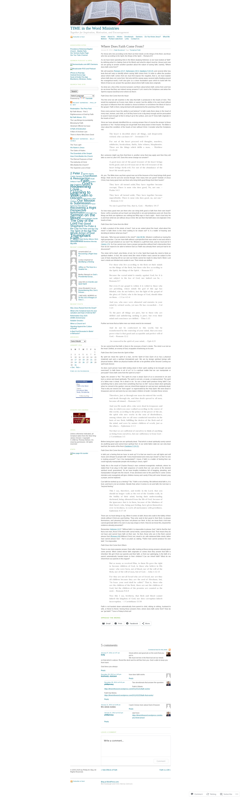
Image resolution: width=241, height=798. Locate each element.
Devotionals (128, 37)
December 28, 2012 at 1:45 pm (111, 674)
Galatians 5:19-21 (131, 446)
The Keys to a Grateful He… (87, 268)
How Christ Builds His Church (81, 156)
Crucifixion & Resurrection (83, 177)
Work (96, 239)
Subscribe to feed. (79, 781)
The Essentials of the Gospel (81, 153)
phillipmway (109, 684)
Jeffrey (80, 267)
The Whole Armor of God (83, 232)
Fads (78, 181)
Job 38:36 (140, 237)
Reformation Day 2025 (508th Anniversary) (78, 317)
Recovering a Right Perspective (83, 209)
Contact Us (135, 39)
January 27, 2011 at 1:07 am (110, 653)
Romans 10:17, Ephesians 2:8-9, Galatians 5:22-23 (133, 71)
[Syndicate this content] (71, 102)
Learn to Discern (81, 196)
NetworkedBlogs (81, 381)
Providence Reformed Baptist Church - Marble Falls (81, 50)
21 (91, 360)
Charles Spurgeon (76, 176)
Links (127, 39)
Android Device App (77, 75)
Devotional (80, 390)
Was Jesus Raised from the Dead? (83, 308)
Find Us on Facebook (79, 371)
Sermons (139, 37)
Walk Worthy (84, 239)
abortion (85, 174)
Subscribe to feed (79, 37)
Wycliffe (73, 243)
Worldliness (76, 241)
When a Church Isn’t (78, 324)
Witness (91, 239)
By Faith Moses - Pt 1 (78, 117)
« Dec (72, 367)
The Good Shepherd (80, 225)
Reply (103, 670)
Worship (94, 241)
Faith (85, 180)
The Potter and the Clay (88, 229)
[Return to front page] (120, 25)
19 (84, 360)
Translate (88, 98)
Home (103, 37)
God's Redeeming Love (81, 186)
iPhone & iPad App (77, 73)
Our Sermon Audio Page (79, 53)
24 (76, 362)
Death (93, 179)
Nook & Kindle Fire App (79, 77)
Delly (103, 655)
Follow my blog (84, 396)
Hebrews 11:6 (115, 529)
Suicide (95, 218)
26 (84, 362)
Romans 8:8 (115, 536)
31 (76, 365)
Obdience (73, 201)
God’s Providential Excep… (87, 276)
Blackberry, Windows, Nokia (80, 79)
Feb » (78, 367)
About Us (111, 37)
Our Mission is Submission (82, 202)
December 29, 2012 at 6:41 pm (114, 682)
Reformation (77, 212)
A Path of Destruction (78, 129)
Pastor (93, 204)
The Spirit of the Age (80, 231)
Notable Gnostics (76, 321)
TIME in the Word (82, 386)
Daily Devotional (119, 50)
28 (91, 362)
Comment (161, 761)
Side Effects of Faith (109, 770)
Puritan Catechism (116, 39)
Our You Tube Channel (79, 55)
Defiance (73, 181)
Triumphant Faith (135, 50)
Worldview (87, 241)
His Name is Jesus (77, 148)
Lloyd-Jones (87, 198)
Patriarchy (73, 206)
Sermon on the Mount (82, 216)
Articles (119, 37)
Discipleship (85, 392)
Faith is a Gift (165, 770)
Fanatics (93, 181)
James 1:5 (105, 244)
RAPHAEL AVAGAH (109, 676)
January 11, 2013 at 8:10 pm (113, 713)
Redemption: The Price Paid (81, 109)
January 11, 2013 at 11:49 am (110, 705)
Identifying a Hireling (86, 262)
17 (76, 360)
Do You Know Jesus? (153, 37)
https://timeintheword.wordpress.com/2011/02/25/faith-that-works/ (128, 695)
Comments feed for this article (157, 649)
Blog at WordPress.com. (110, 782)
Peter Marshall (82, 206)
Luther (93, 198)
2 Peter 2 (76, 173)
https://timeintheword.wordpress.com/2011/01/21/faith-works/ (127, 689)
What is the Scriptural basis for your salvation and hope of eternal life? (83, 312)
